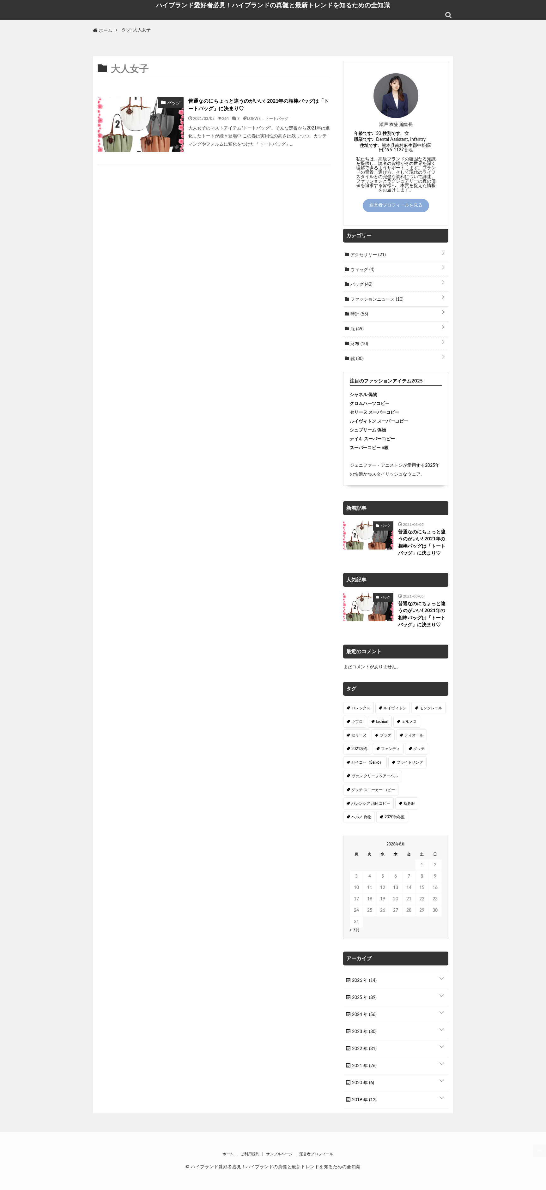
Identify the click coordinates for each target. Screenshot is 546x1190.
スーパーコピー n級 (369, 448)
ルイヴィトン (395, 708)
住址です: (369, 145)
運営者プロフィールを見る (395, 205)
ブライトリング (410, 762)
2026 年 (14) (364, 980)
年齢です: (363, 133)
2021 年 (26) (364, 1066)
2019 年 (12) (364, 1100)
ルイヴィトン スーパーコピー (379, 421)
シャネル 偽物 (363, 395)
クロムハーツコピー (370, 403)
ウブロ (357, 722)
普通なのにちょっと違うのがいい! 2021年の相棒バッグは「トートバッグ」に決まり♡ (258, 105)
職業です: (363, 139)
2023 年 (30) (364, 1032)
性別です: (392, 133)
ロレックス (360, 708)
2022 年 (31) (364, 1049)
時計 (358, 314)
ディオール (413, 735)
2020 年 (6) (362, 1083)
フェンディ (390, 749)
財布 (358, 344)
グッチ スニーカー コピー (373, 790)
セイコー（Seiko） (367, 762)
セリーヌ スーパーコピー (374, 412)
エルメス (409, 722)
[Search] (448, 15)
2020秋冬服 (395, 817)
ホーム (228, 1154)
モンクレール (431, 708)
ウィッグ (361, 269)
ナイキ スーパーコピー (372, 439)
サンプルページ (279, 1154)
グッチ (419, 749)
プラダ (385, 735)
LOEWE (254, 118)
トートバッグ (276, 118)
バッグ (361, 284)
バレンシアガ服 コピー (370, 803)
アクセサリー (367, 255)
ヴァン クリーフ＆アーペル (374, 776)
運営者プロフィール (316, 1154)
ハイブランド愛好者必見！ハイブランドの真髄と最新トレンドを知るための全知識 (273, 5)
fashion (382, 722)
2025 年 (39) (364, 997)
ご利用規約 (249, 1154)
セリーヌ (359, 735)
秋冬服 (409, 803)
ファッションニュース (376, 299)
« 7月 (355, 930)
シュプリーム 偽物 (368, 430)
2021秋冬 (359, 749)
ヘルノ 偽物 (361, 817)
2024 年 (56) (364, 1015)
